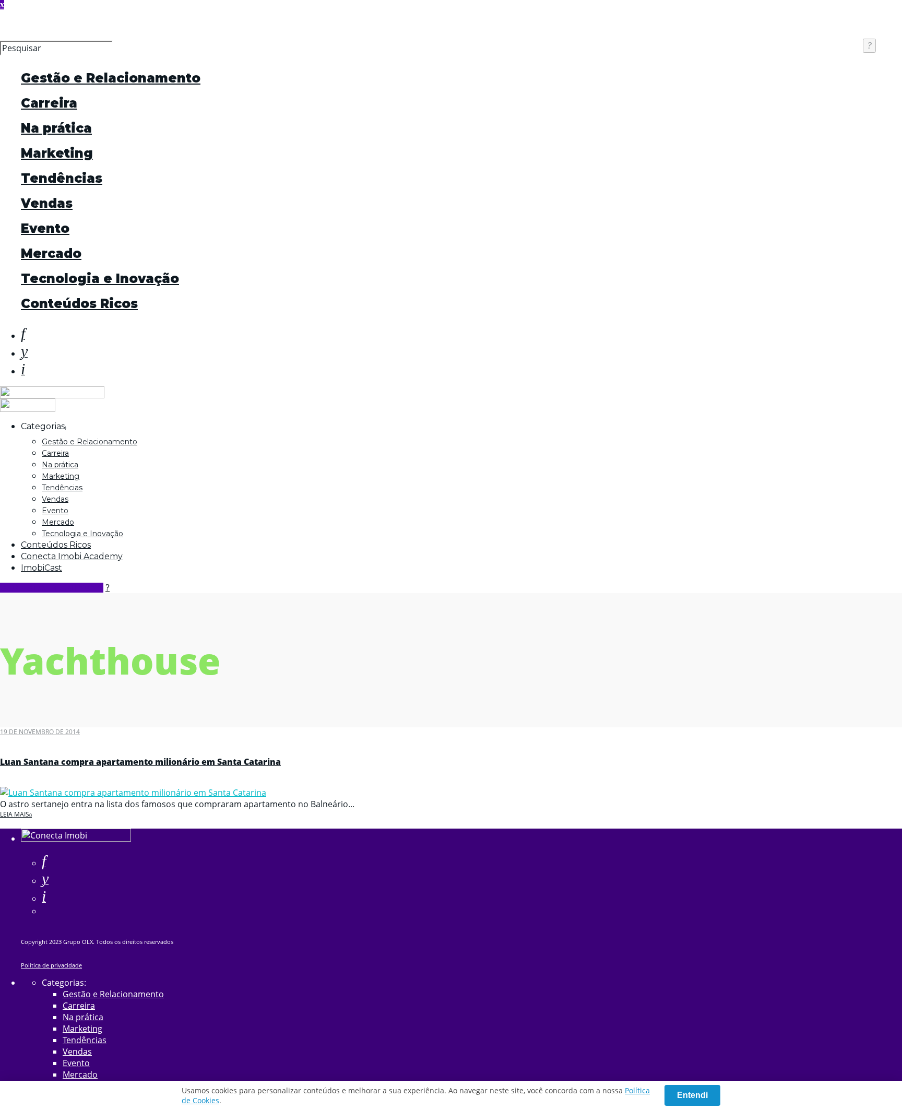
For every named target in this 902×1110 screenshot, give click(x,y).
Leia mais (14, 814)
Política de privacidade (51, 965)
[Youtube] (24, 353)
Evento (45, 228)
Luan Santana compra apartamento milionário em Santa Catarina (140, 761)
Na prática (56, 128)
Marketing (57, 153)
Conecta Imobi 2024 (51, 588)
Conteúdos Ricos (79, 303)
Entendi (692, 1095)
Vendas (47, 203)
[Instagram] (23, 371)
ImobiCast (41, 568)
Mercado (51, 253)
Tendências (61, 178)
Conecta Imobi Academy (72, 556)
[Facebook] (44, 863)
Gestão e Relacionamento (110, 78)
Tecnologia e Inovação (100, 278)
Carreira (49, 103)
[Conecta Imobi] (76, 838)
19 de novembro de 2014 (40, 731)
